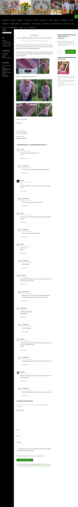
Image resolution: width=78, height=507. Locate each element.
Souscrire (70, 51)
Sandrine (22, 372)
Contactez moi (32, 27)
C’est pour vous (28, 20)
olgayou (22, 213)
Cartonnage (19, 20)
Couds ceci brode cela (6, 57)
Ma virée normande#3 (22, 132)
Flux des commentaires (6, 44)
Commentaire (20, 410)
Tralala (21, 27)
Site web (19, 442)
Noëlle (22, 244)
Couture (35, 20)
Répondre (24, 158)
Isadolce (22, 339)
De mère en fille (5, 53)
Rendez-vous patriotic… (22, 137)
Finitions (71, 20)
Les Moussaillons (36, 23)
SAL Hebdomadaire (13, 27)
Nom (18, 429)
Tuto (26, 27)
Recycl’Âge (4, 27)
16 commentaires (43, 40)
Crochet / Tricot (43, 20)
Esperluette (33, 40)
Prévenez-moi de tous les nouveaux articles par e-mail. (31, 456)
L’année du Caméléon (15, 23)
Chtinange (4, 68)
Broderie (13, 20)
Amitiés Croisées (5, 76)
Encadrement (64, 20)
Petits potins (66, 23)
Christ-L (22, 149)
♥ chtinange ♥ (23, 308)
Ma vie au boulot (46, 23)
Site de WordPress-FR (6, 45)
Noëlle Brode (5, 75)
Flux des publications (6, 42)
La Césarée (23, 275)
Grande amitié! (5, 23)
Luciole (22, 180)
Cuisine (50, 20)
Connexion (4, 40)
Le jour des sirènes (26, 23)
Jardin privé (4, 55)
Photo (72, 23)
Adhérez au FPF (5, 20)
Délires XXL (56, 20)
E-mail (19, 436)
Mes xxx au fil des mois (56, 23)
